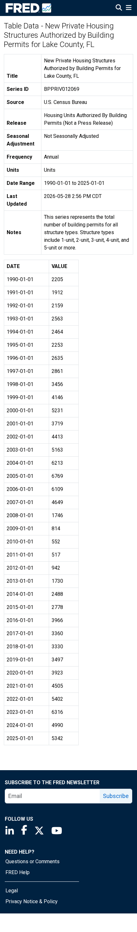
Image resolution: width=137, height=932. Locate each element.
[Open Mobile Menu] (128, 8)
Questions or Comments (32, 861)
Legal (11, 891)
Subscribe (116, 796)
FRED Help (17, 872)
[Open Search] (118, 8)
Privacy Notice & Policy (31, 901)
